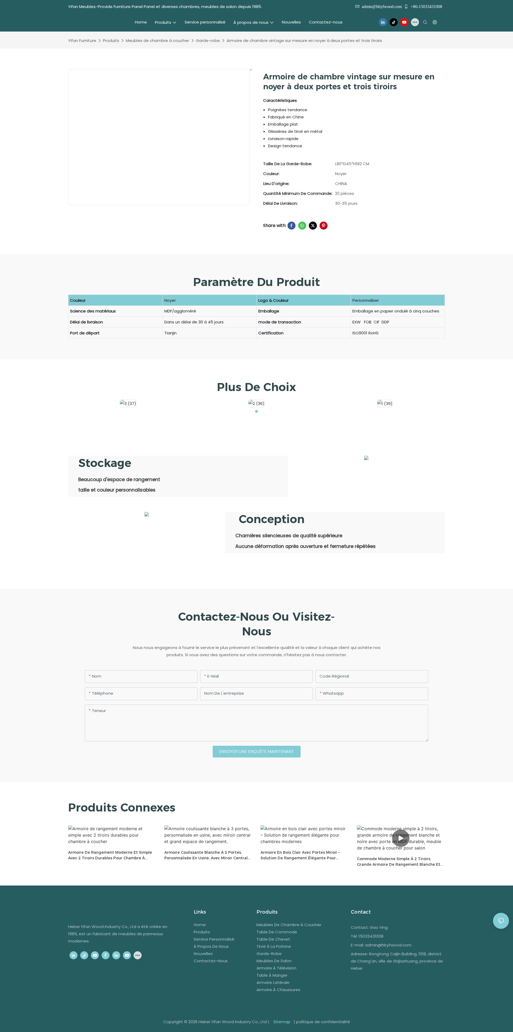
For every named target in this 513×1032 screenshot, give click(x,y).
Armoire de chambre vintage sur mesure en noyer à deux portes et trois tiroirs (304, 40)
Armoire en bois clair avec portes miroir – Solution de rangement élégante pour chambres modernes (300, 855)
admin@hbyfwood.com (382, 6)
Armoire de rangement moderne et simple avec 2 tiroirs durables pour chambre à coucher (110, 855)
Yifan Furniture (82, 40)
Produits (111, 40)
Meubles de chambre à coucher (157, 40)
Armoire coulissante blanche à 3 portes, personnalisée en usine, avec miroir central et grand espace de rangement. (206, 855)
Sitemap (282, 1022)
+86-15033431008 (426, 6)
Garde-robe (208, 40)
